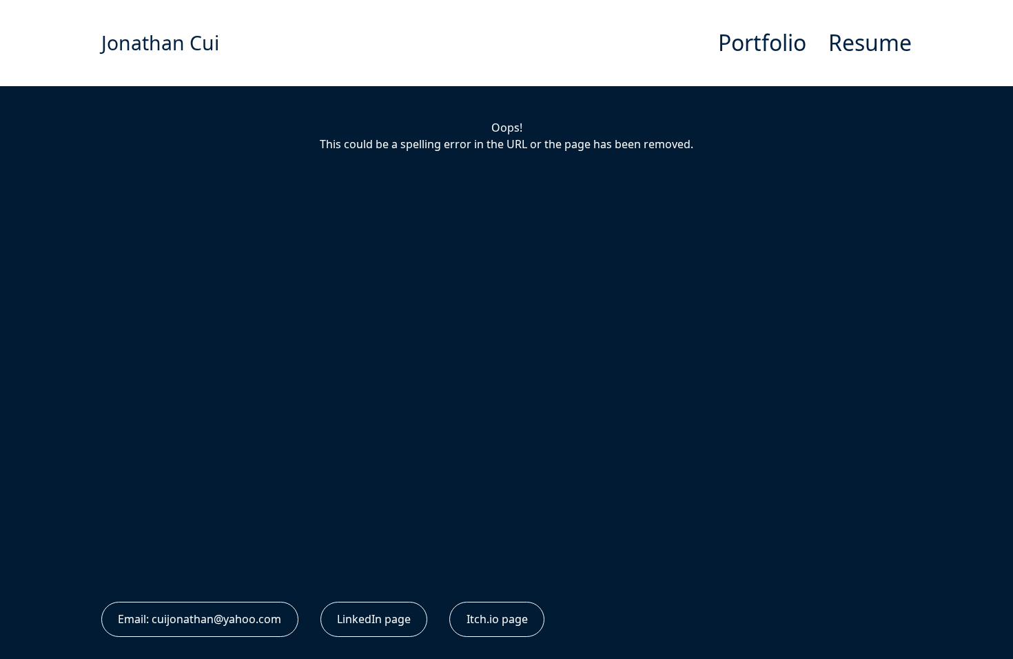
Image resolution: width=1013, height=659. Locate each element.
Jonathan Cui (160, 43)
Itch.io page (497, 619)
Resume (870, 42)
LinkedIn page (374, 619)
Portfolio (762, 42)
